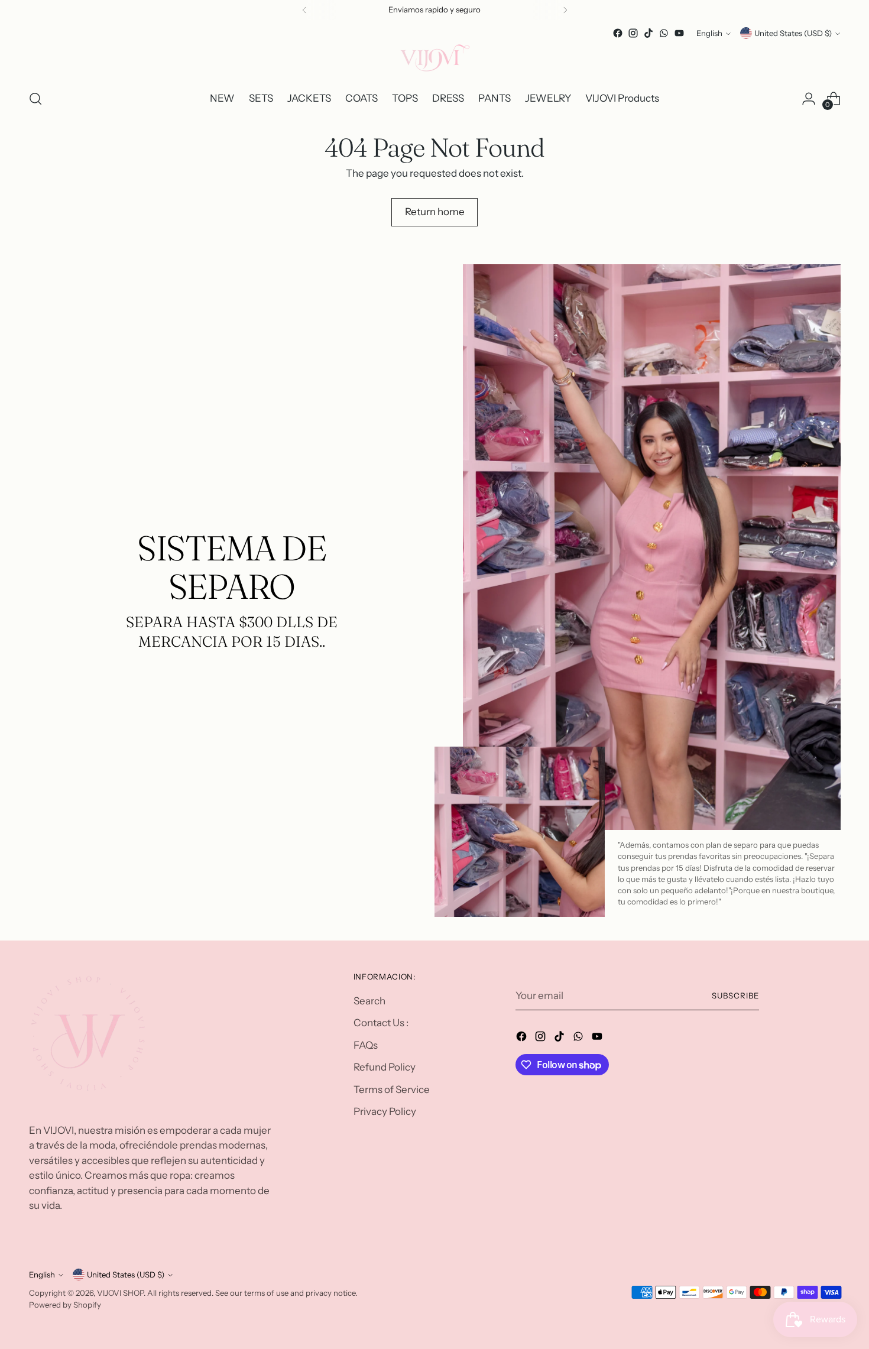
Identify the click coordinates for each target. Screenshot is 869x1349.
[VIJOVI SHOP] (434, 60)
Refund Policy (385, 1067)
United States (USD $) (793, 33)
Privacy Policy (385, 1111)
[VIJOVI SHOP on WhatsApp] (664, 33)
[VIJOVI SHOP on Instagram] (633, 33)
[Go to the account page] (809, 99)
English (709, 33)
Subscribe (735, 995)
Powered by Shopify (65, 1304)
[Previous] (304, 10)
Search (369, 1001)
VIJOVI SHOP (120, 1293)
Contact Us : (381, 1023)
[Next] (565, 10)
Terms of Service (392, 1089)
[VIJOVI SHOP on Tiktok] (648, 33)
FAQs (366, 1045)
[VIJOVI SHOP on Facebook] (617, 33)
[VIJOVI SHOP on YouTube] (679, 33)
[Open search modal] (35, 99)
